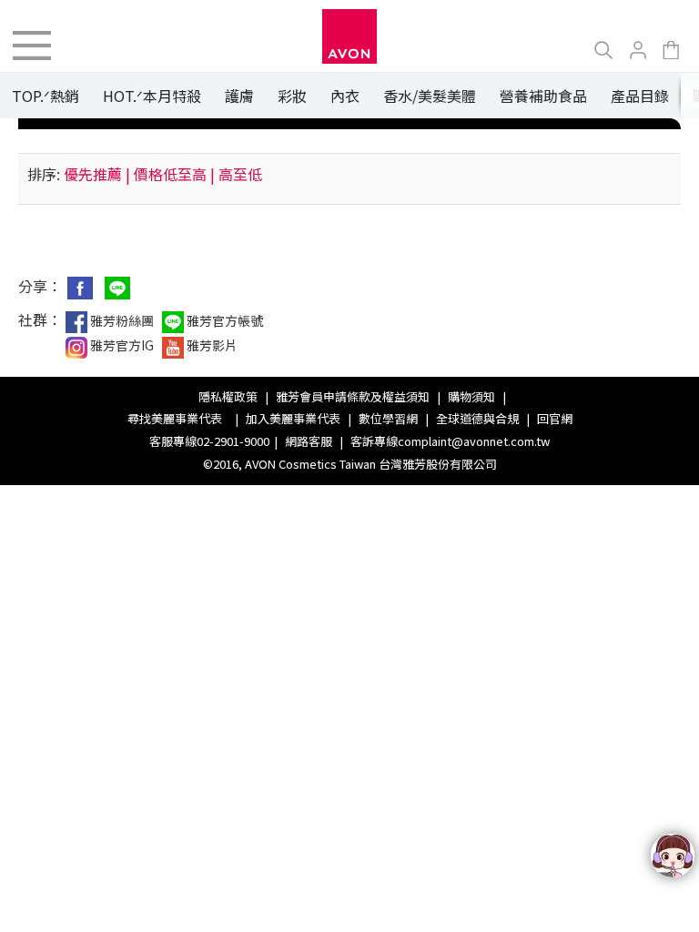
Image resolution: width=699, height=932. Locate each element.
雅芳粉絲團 (120, 320)
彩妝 (292, 95)
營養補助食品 (543, 95)
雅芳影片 (211, 345)
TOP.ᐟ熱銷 (45, 95)
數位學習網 (388, 418)
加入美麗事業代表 (293, 418)
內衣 (345, 95)
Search (603, 50)
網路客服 (308, 441)
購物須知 (471, 396)
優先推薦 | (97, 174)
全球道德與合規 (477, 418)
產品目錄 (640, 95)
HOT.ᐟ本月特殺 (152, 95)
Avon (349, 36)
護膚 (239, 95)
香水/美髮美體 (429, 95)
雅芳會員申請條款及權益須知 (353, 396)
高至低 (240, 174)
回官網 (554, 418)
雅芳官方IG (120, 345)
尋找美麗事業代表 (177, 418)
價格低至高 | (174, 174)
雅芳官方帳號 (223, 320)
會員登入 (637, 50)
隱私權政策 (228, 396)
